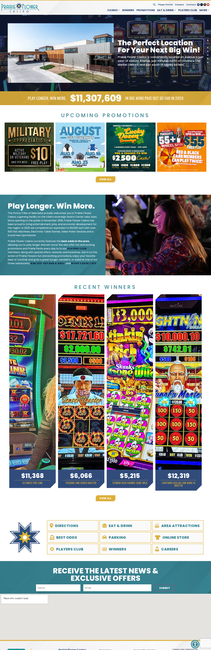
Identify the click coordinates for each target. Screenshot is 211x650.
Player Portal (165, 4)
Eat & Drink (165, 10)
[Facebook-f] (198, 4)
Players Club (187, 10)
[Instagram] (204, 4)
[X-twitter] (201, 4)
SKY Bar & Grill (54, 263)
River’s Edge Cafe (84, 263)
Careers (179, 4)
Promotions (146, 10)
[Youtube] (208, 4)
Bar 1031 (36, 263)
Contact (191, 4)
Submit (164, 588)
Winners (128, 10)
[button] (154, 4)
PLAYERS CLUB (77, 248)
